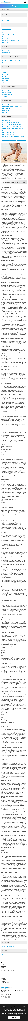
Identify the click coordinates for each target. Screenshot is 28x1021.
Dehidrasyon (5, 80)
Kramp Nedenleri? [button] (6, 24)
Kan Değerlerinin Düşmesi (8, 38)
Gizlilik (2, 964)
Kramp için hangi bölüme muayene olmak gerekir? (14, 140)
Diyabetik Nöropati (6, 92)
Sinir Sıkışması (5, 42)
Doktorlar (3, 978)
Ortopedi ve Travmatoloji (8, 946)
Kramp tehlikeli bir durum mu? (9, 134)
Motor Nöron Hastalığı (7, 94)
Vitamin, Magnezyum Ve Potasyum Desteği (12, 106)
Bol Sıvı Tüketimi (6, 108)
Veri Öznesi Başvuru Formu (7, 970)
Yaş (3, 82)
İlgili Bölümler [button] (5, 942)
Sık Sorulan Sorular (6, 120)
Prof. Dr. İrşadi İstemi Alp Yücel (18, 182)
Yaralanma (4, 32)
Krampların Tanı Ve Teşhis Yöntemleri (11, 60)
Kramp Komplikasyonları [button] (8, 86)
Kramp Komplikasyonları (8, 90)
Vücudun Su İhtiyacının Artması (9, 34)
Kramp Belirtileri (6, 50)
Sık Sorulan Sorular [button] (7, 116)
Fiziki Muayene (5, 62)
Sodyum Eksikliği (6, 36)
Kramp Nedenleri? (6, 29)
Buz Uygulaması (6, 110)
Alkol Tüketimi (5, 72)
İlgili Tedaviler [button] (5, 950)
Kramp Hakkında (6, 18)
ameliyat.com (3, 9)
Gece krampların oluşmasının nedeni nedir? (12, 122)
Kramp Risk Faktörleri (7, 71)
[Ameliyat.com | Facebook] (9, 997)
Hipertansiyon (5, 78)
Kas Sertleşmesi (6, 52)
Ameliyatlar (3, 979)
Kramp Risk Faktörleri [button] (7, 66)
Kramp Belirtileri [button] (6, 46)
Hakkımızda (3, 966)
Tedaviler (3, 981)
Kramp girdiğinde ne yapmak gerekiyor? (11, 126)
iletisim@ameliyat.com (6, 993)
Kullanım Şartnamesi (6, 969)
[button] (25, 2)
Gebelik (4, 76)
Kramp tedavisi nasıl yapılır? (8, 132)
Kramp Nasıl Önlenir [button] (7, 100)
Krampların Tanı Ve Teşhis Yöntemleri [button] (11, 56)
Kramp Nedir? (5, 20)
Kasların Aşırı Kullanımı (7, 31)
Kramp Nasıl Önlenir (7, 104)
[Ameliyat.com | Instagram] (5, 997)
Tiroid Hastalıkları (6, 96)
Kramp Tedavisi (6, 954)
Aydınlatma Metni (5, 982)
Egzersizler (5, 112)
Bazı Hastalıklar (6, 74)
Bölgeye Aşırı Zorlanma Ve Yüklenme (11, 40)
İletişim (2, 967)
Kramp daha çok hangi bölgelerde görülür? (12, 124)
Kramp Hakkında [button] (6, 14)
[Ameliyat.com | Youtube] (2, 997)
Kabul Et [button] (14, 1017)
